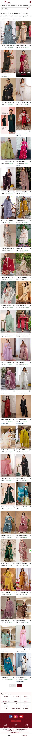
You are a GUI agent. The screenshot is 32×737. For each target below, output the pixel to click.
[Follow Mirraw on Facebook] (11, 716)
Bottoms (25, 696)
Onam (9, 16)
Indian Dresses (16, 696)
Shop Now (9, 42)
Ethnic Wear (16, 698)
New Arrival (3, 16)
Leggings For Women (16, 708)
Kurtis (20, 5)
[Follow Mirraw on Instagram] (16, 716)
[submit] (27, 9)
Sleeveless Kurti (26, 698)
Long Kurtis (16, 701)
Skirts (16, 706)
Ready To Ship (24, 16)
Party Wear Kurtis (6, 701)
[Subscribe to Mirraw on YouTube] (21, 716)
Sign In (16, 721)
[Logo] (7, 2)
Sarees (8, 5)
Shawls (6, 706)
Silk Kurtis (26, 701)
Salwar (3, 5)
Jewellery (25, 5)
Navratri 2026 (16, 16)
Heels (6, 698)
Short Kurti (16, 703)
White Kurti (6, 703)
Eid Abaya (6, 708)
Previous (12, 685)
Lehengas (14, 5)
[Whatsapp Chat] (30, 551)
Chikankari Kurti (26, 706)
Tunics (25, 703)
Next (19, 685)
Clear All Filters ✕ (17, 19)
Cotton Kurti (25, 708)
